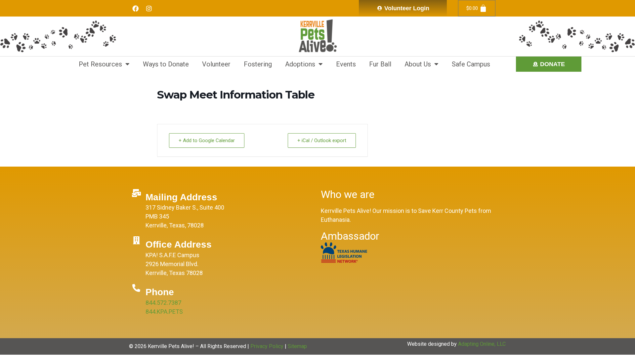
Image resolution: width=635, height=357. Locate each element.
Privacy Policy (266, 346)
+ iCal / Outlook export (321, 140)
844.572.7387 (163, 302)
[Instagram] (149, 8)
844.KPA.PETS (164, 311)
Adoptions (300, 64)
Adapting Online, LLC (482, 344)
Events (346, 64)
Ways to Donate (166, 64)
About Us (417, 64)
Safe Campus (471, 64)
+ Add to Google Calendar (207, 140)
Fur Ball (380, 64)
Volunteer (216, 64)
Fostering (258, 64)
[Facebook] (135, 8)
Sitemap (297, 346)
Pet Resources (100, 64)
